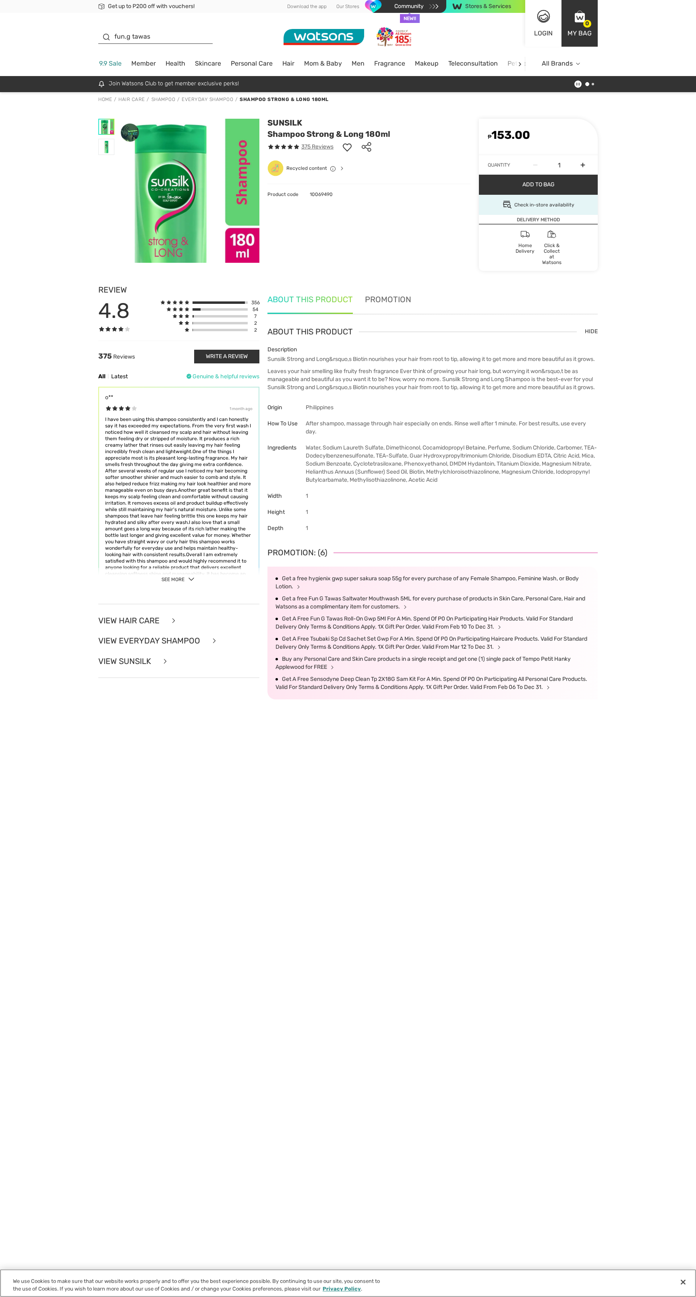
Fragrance (389, 63)
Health (175, 63)
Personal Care (252, 63)
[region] (348, 1283)
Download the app (307, 6)
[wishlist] (347, 147)
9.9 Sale (110, 63)
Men (358, 63)
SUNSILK (284, 123)
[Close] (683, 1282)
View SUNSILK (125, 661)
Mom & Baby (323, 63)
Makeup (427, 63)
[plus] (583, 165)
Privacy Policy (342, 1289)
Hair (288, 63)
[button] (579, 23)
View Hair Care (130, 621)
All (102, 376)
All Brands (557, 63)
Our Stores (347, 6)
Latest (119, 376)
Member (143, 63)
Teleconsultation (473, 63)
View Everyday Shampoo (150, 641)
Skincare (208, 63)
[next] (520, 64)
